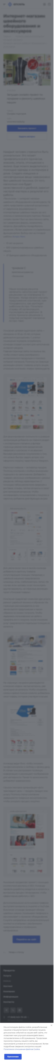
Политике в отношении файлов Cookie (22, 1049)
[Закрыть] (51, 1025)
